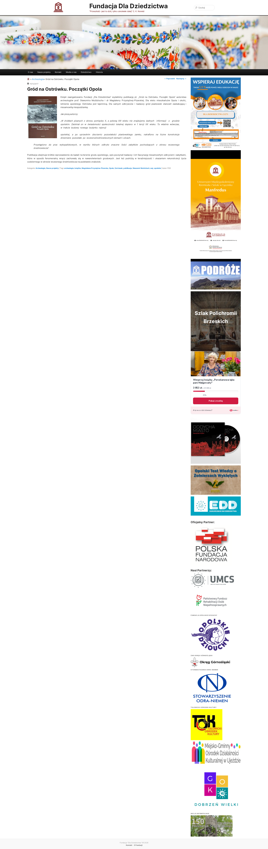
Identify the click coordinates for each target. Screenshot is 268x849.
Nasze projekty (44, 72)
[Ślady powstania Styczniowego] (212, 830)
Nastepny (181, 79)
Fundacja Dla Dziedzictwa (128, 6)
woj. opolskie (155, 168)
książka (78, 168)
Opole (111, 168)
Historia (99, 72)
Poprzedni (169, 79)
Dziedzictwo (86, 72)
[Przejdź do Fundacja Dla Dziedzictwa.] (28, 79)
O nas (30, 72)
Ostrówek (119, 168)
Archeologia (40, 168)
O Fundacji (138, 845)
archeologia (69, 168)
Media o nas (71, 72)
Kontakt (58, 72)
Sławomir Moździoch (141, 168)
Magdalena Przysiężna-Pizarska (95, 168)
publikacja (127, 168)
